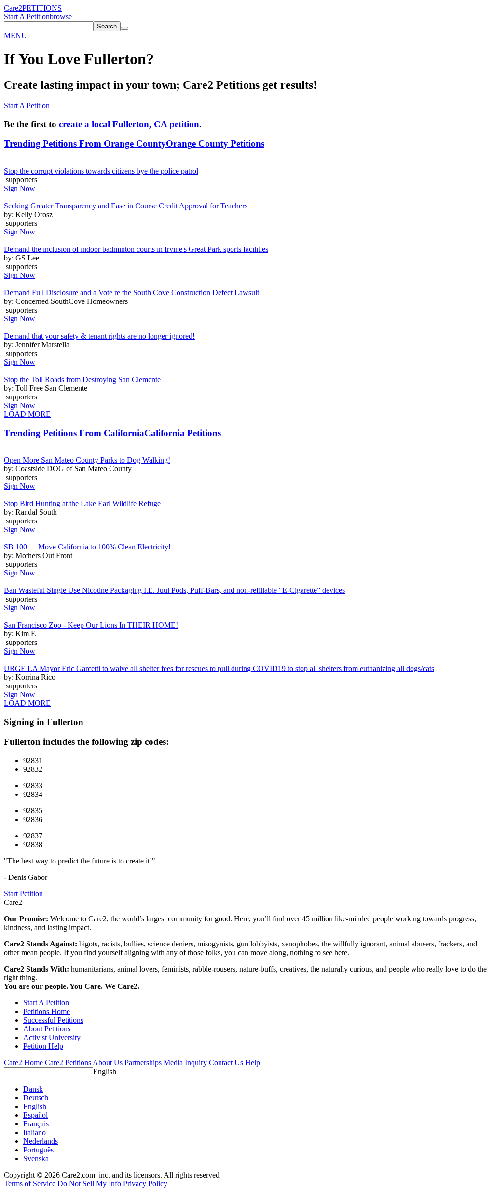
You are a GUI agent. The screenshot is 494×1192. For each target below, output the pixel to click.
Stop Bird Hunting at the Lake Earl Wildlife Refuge (82, 503)
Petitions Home (46, 1011)
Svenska (36, 1158)
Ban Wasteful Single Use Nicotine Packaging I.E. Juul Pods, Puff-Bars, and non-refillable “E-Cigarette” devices (174, 590)
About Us (108, 1062)
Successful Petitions (53, 1020)
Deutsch (35, 1098)
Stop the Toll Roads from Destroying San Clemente (82, 379)
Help (252, 1062)
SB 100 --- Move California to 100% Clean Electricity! (87, 547)
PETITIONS (42, 8)
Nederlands (40, 1141)
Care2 (13, 8)
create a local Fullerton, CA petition (129, 124)
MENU (15, 35)
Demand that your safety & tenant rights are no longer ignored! (99, 336)
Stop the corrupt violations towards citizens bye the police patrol (101, 171)
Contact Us (226, 1062)
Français (36, 1124)
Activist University (52, 1037)
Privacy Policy (145, 1183)
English (104, 1072)
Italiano (34, 1132)
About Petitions (46, 1029)
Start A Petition (27, 17)
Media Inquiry (185, 1062)
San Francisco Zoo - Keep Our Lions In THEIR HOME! (91, 625)
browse (61, 17)
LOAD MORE (27, 414)
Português (38, 1150)
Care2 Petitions (68, 1062)
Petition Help (43, 1046)
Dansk (33, 1089)
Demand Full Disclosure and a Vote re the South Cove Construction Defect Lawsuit (131, 292)
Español (35, 1115)
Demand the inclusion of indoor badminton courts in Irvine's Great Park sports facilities (136, 249)
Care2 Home (23, 1062)
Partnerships (143, 1062)
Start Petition (23, 894)
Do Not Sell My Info (89, 1183)
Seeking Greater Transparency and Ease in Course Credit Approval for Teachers (125, 206)
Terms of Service (29, 1183)
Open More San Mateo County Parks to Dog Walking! (87, 460)
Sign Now (19, 188)
